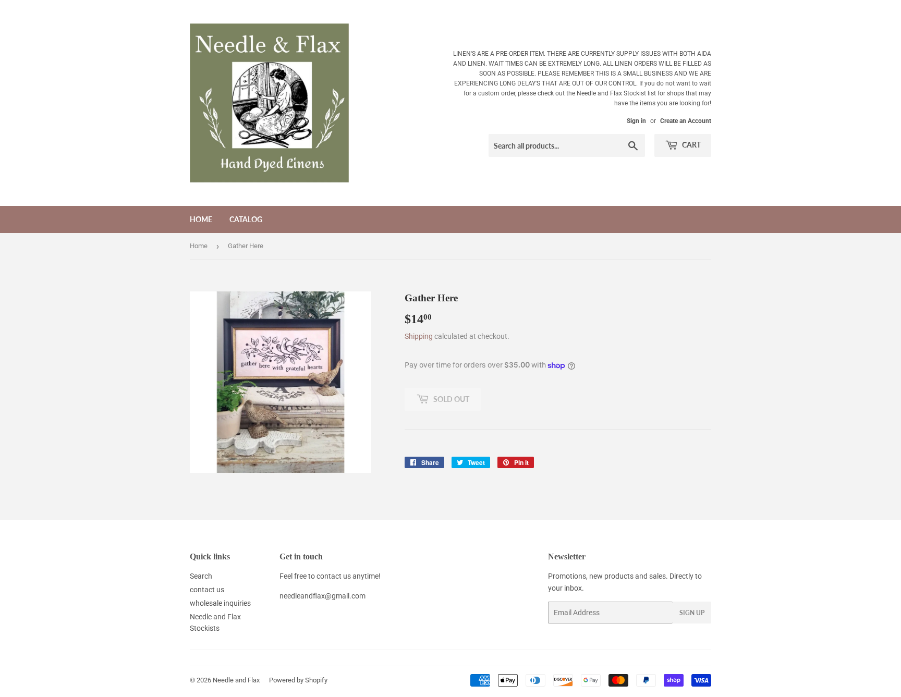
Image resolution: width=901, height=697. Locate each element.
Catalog (245, 219)
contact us (207, 589)
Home (201, 219)
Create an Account (685, 121)
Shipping (419, 336)
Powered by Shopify (298, 680)
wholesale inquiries (220, 603)
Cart (690, 144)
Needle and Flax (236, 680)
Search (201, 576)
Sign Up (691, 613)
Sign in (636, 121)
